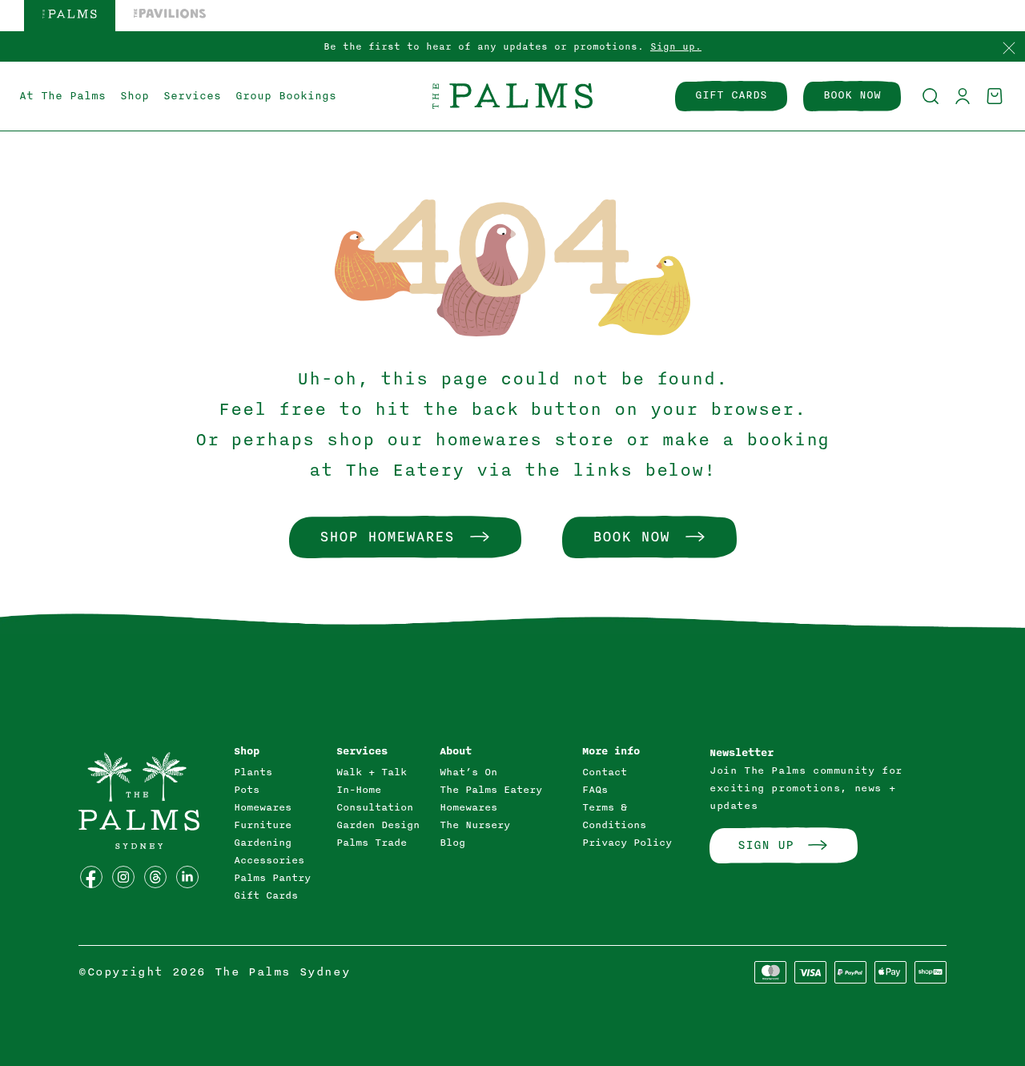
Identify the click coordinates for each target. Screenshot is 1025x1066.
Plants (253, 772)
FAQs (595, 790)
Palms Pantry (272, 878)
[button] (930, 96)
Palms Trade (371, 843)
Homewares (262, 807)
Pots (246, 790)
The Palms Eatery (491, 790)
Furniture (262, 825)
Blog (452, 843)
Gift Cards (266, 895)
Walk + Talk (371, 772)
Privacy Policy (627, 843)
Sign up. (675, 46)
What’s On (468, 772)
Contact (604, 772)
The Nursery (475, 825)
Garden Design (378, 825)
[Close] (1009, 49)
